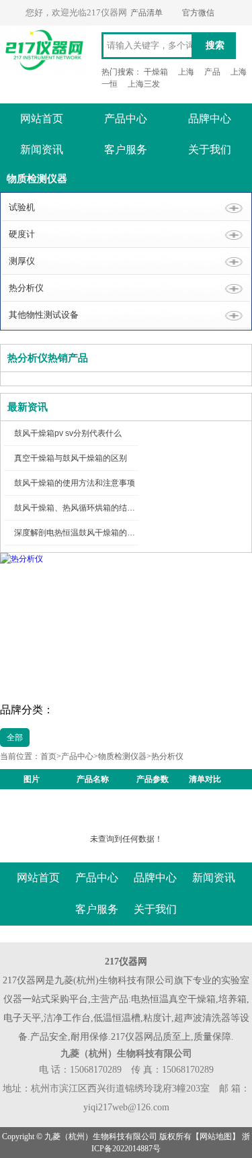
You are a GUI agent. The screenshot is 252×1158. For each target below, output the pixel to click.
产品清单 (146, 12)
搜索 (215, 45)
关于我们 (209, 149)
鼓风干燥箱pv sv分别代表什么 (68, 433)
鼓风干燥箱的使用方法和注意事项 (74, 483)
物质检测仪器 (122, 756)
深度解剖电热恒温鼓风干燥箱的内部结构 (86, 532)
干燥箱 (156, 72)
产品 (212, 72)
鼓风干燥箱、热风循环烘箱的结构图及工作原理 (98, 508)
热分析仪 (167, 756)
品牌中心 (209, 118)
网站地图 (216, 1136)
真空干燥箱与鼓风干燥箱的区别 (70, 458)
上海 (186, 72)
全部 (15, 737)
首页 (48, 756)
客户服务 (125, 149)
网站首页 (41, 118)
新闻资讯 (41, 149)
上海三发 (144, 84)
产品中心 (125, 118)
